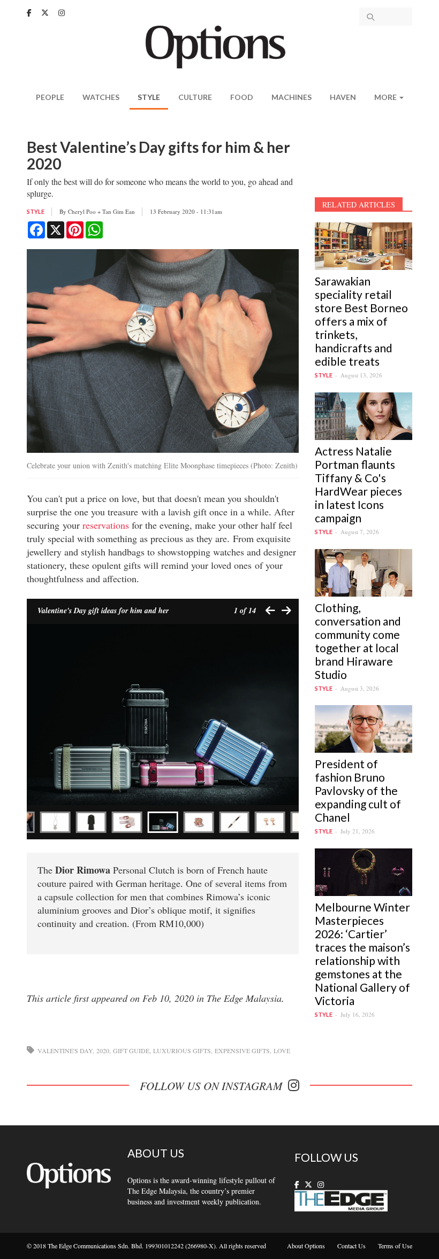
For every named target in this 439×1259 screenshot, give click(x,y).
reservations (105, 525)
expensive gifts (242, 1050)
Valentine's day (65, 1050)
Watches (100, 97)
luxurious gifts (182, 1050)
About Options (306, 1245)
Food (241, 97)
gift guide (131, 1050)
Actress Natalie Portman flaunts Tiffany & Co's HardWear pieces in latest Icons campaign (358, 484)
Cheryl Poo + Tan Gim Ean (101, 211)
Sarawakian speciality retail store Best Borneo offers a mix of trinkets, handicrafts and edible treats (361, 321)
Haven (343, 97)
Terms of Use (395, 1245)
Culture (195, 97)
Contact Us (351, 1245)
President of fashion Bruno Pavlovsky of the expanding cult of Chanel (358, 790)
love (282, 1050)
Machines (291, 97)
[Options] (220, 46)
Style (149, 97)
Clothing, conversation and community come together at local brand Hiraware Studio (358, 641)
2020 (102, 1050)
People (50, 97)
